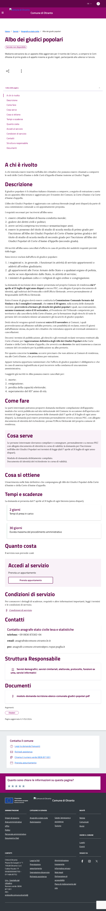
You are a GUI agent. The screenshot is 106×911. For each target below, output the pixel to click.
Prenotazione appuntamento (36, 866)
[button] (23, 786)
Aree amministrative (13, 821)
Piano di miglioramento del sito (65, 886)
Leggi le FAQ (35, 860)
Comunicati (84, 821)
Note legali (59, 872)
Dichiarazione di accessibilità (61, 878)
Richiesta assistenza (38, 876)
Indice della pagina (12, 87)
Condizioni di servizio (20, 610)
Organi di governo (12, 817)
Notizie (82, 817)
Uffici (7, 826)
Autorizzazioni (35, 821)
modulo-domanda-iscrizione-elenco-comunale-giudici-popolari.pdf (53, 696)
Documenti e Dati (12, 838)
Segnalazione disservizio (40, 872)
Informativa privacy (62, 868)
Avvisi (82, 826)
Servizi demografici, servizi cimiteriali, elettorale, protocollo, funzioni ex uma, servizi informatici (53, 671)
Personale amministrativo (15, 834)
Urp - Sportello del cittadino (12, 882)
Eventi (82, 846)
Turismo (58, 825)
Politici (7, 830)
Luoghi (82, 842)
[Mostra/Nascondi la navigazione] (3, 12)
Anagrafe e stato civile (39, 817)
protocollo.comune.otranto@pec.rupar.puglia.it (23, 895)
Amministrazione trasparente (62, 862)
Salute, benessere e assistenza (63, 819)
